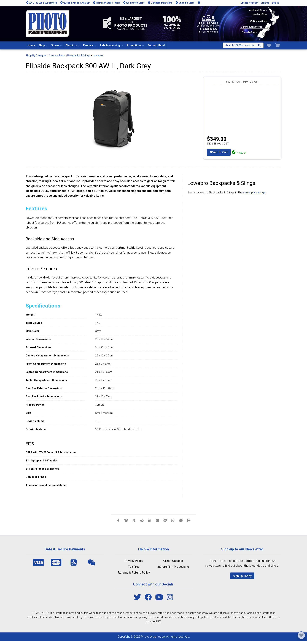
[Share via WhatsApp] (173, 520)
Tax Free (133, 566)
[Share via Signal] (181, 520)
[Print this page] (189, 520)
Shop (42, 45)
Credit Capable (173, 561)
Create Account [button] (249, 2)
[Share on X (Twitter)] (134, 520)
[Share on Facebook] (118, 520)
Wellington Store (135, 2)
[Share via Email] (157, 520)
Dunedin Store (187, 2)
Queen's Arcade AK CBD (76, 2)
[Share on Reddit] (142, 520)
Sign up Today (242, 576)
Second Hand (156, 45)
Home (31, 45)
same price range (254, 192)
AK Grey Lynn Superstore (43, 2)
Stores (55, 45)
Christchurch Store (161, 2)
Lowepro (98, 55)
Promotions (134, 45)
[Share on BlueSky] (126, 520)
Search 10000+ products (239, 45)
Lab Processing (110, 45)
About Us (71, 45)
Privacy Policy (134, 561)
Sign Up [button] (265, 2)
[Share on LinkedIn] (150, 520)
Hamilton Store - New (108, 2)
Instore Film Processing (173, 566)
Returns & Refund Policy (134, 572)
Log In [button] (275, 2)
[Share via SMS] (165, 520)
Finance (88, 45)
